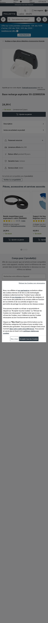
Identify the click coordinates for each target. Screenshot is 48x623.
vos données (17, 297)
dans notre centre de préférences (21, 329)
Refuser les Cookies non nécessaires (32, 283)
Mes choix (14, 339)
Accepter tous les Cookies (29, 339)
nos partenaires (23, 290)
